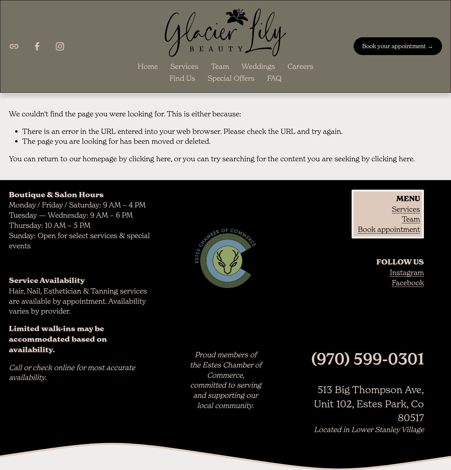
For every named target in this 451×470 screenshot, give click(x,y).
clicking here (150, 158)
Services (184, 66)
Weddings (258, 66)
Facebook (408, 282)
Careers (300, 66)
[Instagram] (60, 46)
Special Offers (231, 78)
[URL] (14, 46)
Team (220, 66)
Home (148, 66)
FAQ (274, 78)
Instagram (407, 272)
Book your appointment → (397, 46)
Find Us (182, 78)
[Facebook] (37, 46)
